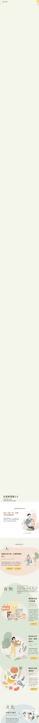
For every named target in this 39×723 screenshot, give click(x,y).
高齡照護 (9, 568)
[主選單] (37, 1)
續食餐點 (33, 689)
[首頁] (4, 1)
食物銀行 (33, 623)
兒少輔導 (17, 568)
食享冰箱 (33, 658)
